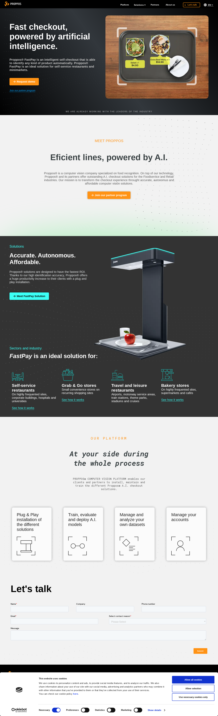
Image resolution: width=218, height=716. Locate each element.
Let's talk (192, 5)
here (75, 694)
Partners (155, 5)
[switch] (85, 710)
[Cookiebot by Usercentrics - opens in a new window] (19, 710)
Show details (154, 710)
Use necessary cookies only (193, 697)
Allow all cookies (193, 679)
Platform (124, 5)
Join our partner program (22, 90)
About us (170, 5)
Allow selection (193, 688)
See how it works (23, 408)
